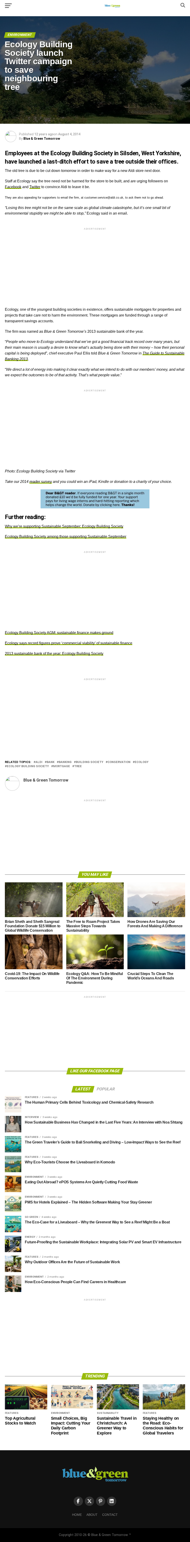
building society (89, 762)
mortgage (61, 766)
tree (78, 766)
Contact (110, 1515)
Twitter (34, 187)
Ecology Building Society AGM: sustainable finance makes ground (59, 633)
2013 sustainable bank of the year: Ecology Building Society (54, 653)
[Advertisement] (95, 263)
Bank (50, 762)
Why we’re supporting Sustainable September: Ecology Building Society (64, 526)
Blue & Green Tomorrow (41, 138)
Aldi (38, 762)
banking (65, 762)
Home (77, 1515)
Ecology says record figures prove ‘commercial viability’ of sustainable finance (68, 643)
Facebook (13, 187)
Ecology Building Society (28, 766)
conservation (119, 762)
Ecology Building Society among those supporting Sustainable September (65, 536)
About (92, 1515)
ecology (142, 762)
